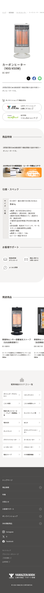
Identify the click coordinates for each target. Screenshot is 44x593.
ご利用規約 (5, 558)
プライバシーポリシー (9, 554)
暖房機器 (11, 12)
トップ (4, 12)
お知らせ (5, 502)
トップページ (7, 480)
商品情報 (5, 487)
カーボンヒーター (21, 12)
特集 (4, 495)
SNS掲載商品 (7, 524)
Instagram (10, 532)
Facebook (9, 541)
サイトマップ (6, 550)
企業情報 (5, 562)
